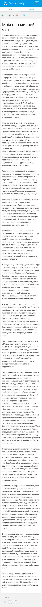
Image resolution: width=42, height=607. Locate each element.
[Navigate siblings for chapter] (13, 15)
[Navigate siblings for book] (6, 15)
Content (31, 9)
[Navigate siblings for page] (20, 15)
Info (10, 9)
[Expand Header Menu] (37, 3)
